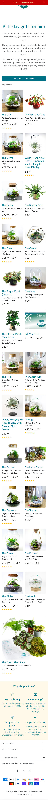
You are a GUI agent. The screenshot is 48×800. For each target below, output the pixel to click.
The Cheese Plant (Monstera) (11, 336)
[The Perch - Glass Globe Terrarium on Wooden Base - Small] (35, 583)
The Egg (29, 419)
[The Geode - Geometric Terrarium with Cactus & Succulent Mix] (35, 235)
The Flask (7, 248)
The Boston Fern (33, 205)
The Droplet (31, 553)
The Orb (6, 114)
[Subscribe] (44, 757)
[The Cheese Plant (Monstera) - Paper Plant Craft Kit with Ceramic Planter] (12, 320)
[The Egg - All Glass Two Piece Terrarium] (35, 406)
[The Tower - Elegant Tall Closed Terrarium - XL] (12, 540)
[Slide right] (44, 2)
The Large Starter (34, 467)
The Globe (7, 596)
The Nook (7, 376)
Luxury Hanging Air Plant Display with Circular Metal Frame (12, 424)
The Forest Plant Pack (13, 662)
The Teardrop (32, 510)
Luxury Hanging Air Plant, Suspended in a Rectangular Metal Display (35, 162)
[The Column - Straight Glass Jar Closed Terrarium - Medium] (12, 454)
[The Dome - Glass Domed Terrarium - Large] (12, 144)
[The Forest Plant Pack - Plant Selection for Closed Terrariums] (24, 637)
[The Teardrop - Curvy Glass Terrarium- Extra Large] (35, 497)
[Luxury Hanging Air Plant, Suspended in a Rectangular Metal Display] (35, 144)
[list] (24, 714)
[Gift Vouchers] (35, 320)
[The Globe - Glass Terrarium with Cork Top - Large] (12, 583)
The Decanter (9, 510)
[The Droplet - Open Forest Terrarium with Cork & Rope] (35, 540)
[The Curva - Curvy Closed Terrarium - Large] (12, 192)
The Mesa (30, 291)
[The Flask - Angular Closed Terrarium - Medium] (12, 235)
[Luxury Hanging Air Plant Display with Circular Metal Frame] (12, 406)
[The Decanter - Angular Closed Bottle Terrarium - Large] (12, 497)
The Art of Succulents (20, 791)
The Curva (7, 205)
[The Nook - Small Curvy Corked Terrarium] (12, 363)
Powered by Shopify (24, 794)
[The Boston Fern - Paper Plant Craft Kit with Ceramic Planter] (35, 192)
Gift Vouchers (32, 334)
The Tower (7, 553)
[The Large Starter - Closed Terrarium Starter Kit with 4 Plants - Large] (35, 454)
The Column (8, 467)
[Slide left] (4, 2)
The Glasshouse (33, 376)
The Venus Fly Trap (35, 114)
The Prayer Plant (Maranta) (11, 293)
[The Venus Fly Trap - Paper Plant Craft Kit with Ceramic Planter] (35, 101)
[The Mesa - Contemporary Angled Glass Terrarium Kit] (35, 278)
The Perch (30, 596)
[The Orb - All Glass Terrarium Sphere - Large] (12, 101)
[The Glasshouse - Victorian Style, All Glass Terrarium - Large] (35, 363)
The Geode (31, 248)
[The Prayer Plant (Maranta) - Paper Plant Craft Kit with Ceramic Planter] (12, 278)
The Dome (7, 157)
